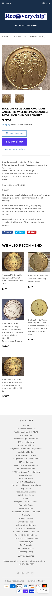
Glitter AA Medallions (26, 525)
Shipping (6, 125)
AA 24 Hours (26, 435)
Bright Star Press (26, 495)
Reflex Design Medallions (26, 438)
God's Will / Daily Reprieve (26, 538)
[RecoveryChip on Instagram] (32, 574)
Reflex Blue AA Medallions (26, 465)
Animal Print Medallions (26, 535)
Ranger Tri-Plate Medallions (26, 532)
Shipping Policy (26, 552)
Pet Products (26, 545)
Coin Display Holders (26, 455)
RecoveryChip (18, 581)
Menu (8, 3)
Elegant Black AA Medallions (26, 459)
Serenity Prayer (26, 542)
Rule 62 (26, 498)
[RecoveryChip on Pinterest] (27, 574)
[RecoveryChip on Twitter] (18, 574)
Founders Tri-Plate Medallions (26, 512)
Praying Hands (26, 518)
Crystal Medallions (26, 522)
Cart (48, 3)
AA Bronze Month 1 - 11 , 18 (26, 432)
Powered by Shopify (36, 581)
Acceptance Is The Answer (26, 502)
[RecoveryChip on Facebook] (22, 574)
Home (5, 36)
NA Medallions (26, 462)
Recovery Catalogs (26, 548)
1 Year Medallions (26, 442)
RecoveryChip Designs (26, 492)
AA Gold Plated (26, 475)
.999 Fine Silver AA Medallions (26, 472)
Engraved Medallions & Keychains (26, 448)
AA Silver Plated (26, 478)
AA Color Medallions (26, 468)
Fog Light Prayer (26, 505)
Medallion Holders (26, 452)
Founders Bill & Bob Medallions (26, 485)
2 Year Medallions (26, 445)
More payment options (14, 149)
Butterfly (26, 515)
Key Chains (26, 488)
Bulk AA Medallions (26, 482)
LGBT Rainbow (26, 508)
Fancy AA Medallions (26, 528)
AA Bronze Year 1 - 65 (26, 429)
